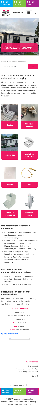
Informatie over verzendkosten (26, 369)
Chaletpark (18, 3)
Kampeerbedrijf (5, 3)
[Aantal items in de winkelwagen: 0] (35, 12)
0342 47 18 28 (20, 319)
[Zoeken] (33, 66)
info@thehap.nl (20, 322)
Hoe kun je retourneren (28, 371)
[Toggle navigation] (29, 12)
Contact (35, 376)
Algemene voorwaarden (19, 385)
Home (3, 61)
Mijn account (33, 366)
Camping (31, 3)
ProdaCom (27, 404)
